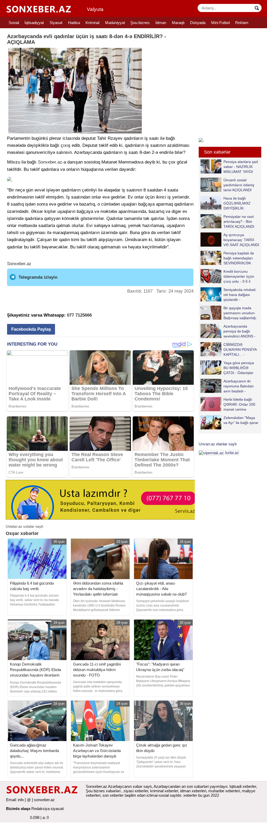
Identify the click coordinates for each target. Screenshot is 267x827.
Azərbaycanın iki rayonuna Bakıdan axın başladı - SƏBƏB (238, 386)
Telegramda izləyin (38, 277)
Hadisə (74, 22)
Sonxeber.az (50, 162)
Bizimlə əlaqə (18, 808)
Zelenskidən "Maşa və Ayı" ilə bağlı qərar (240, 420)
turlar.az (232, 452)
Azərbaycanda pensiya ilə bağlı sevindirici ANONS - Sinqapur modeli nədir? (228, 331)
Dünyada (197, 22)
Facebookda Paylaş (31, 329)
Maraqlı (178, 22)
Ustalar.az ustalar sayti (24, 526)
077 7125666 (79, 315)
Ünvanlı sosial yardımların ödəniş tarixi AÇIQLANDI (238, 185)
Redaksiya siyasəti (47, 808)
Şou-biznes (140, 22)
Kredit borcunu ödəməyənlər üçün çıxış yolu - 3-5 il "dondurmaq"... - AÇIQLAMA (227, 276)
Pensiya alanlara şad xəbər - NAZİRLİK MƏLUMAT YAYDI (240, 166)
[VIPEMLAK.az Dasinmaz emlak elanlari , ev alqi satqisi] (211, 452)
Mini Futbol (220, 22)
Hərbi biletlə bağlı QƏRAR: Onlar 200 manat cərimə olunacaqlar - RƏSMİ (240, 404)
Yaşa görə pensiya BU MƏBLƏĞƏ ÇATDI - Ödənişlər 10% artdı (238, 368)
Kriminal (92, 22)
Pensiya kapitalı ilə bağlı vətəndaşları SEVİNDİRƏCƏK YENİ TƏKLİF (238, 258)
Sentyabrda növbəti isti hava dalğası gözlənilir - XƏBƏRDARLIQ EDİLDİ (228, 294)
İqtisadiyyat (34, 22)
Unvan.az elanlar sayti (217, 444)
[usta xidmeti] (103, 499)
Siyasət (56, 22)
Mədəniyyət (115, 22)
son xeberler (113, 795)
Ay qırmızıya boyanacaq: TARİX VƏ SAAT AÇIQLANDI (241, 240)
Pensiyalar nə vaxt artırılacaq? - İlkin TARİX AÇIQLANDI (238, 221)
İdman (160, 22)
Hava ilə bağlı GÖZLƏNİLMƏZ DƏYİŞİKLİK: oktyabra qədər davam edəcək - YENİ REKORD (227, 203)
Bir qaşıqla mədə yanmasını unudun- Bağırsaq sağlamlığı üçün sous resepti (239, 313)
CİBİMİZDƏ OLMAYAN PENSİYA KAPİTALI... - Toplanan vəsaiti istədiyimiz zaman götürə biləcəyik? (230, 349)
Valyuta (95, 9)
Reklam (241, 22)
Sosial (14, 22)
